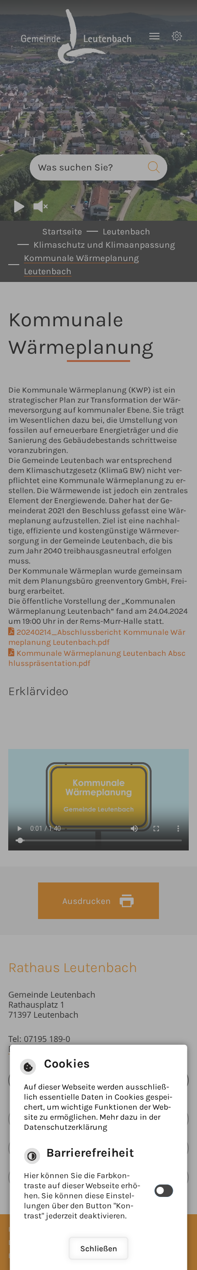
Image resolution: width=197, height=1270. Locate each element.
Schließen (98, 1248)
